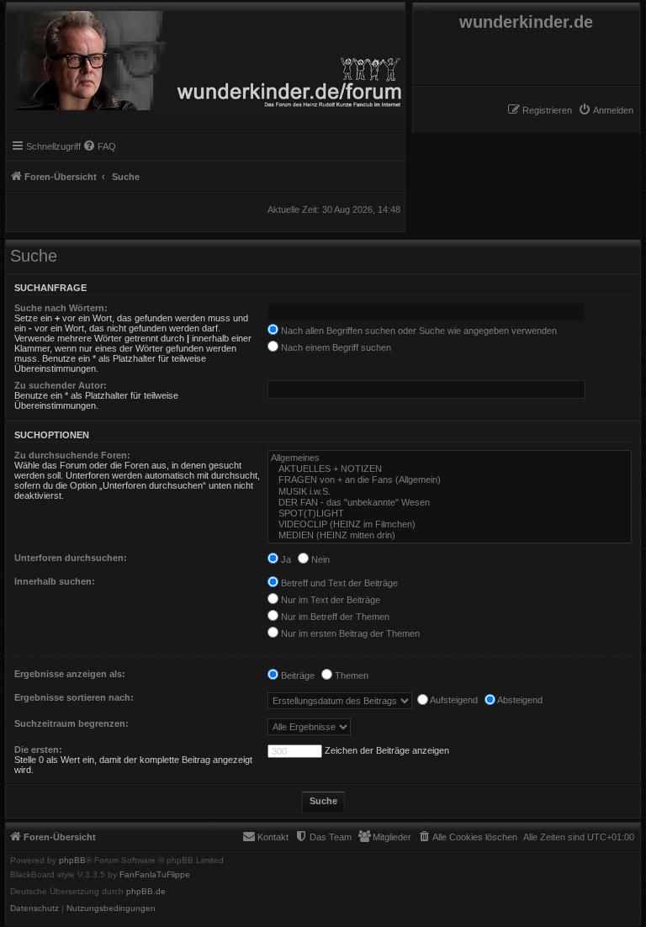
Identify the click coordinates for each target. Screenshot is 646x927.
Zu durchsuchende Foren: (72, 455)
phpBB (72, 860)
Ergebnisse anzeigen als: (69, 674)
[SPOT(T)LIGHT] (449, 513)
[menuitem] (605, 110)
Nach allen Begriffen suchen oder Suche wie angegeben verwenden (417, 331)
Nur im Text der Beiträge (329, 600)
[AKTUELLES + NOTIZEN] (449, 469)
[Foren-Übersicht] (206, 56)
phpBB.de (146, 891)
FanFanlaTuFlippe (154, 875)
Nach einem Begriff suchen (334, 347)
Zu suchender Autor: (60, 385)
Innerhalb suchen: (54, 581)
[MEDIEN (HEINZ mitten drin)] (449, 535)
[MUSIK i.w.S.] (449, 491)
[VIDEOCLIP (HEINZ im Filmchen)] (449, 524)
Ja (284, 559)
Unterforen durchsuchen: (70, 558)
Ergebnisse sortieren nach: (74, 697)
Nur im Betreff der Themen (333, 617)
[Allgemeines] (449, 458)
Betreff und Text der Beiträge (338, 583)
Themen (350, 675)
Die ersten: (38, 749)
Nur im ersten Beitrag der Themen (349, 633)
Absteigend (519, 700)
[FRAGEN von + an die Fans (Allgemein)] (449, 479)
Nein (319, 559)
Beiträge (296, 675)
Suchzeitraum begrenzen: (71, 723)
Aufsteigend (453, 700)
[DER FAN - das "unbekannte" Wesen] (449, 502)
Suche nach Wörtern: (61, 308)
